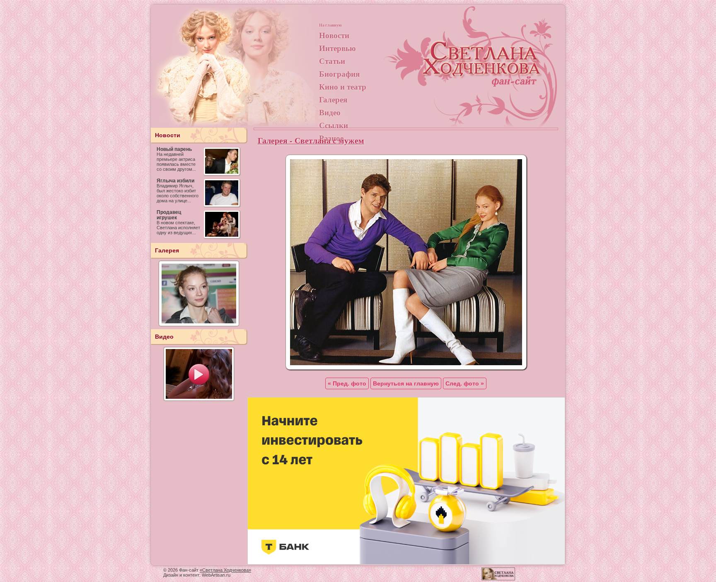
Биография (339, 73)
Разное (331, 137)
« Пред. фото (347, 383)
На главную (330, 25)
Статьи (332, 60)
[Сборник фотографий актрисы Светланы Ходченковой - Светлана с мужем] (406, 367)
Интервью (337, 47)
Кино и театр (342, 86)
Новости (334, 35)
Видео (330, 112)
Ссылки (333, 125)
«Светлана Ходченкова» (225, 569)
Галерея (333, 99)
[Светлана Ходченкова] (482, 69)
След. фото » (464, 383)
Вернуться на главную (406, 383)
